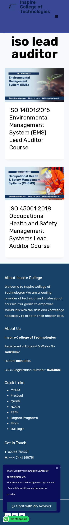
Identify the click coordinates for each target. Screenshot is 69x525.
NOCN (15, 407)
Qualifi (15, 401)
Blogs (15, 423)
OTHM (15, 390)
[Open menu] (56, 16)
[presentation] (34, 85)
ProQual (17, 395)
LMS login (17, 429)
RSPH (14, 412)
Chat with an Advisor (34, 506)
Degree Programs (24, 418)
